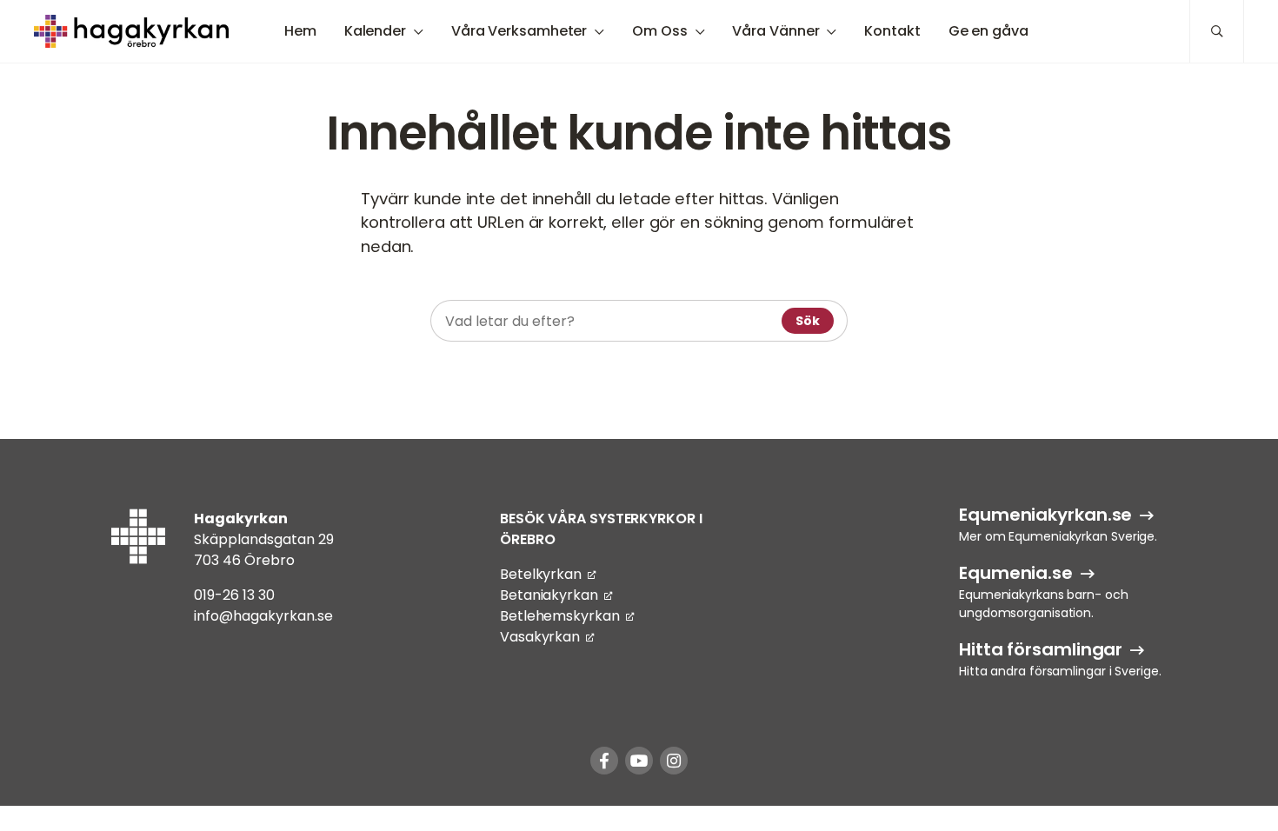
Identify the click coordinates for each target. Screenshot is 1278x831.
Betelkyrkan (541, 574)
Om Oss (659, 31)
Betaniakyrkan (549, 595)
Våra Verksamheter (519, 31)
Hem (300, 31)
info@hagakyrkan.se (263, 616)
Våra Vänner (775, 31)
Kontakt (892, 31)
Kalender (375, 31)
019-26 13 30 (234, 595)
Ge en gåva (988, 31)
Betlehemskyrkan (560, 616)
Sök (807, 320)
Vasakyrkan (540, 637)
